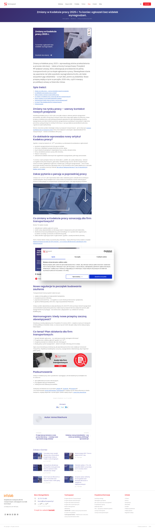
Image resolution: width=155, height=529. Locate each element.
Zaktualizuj (67, 508)
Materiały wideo (98, 506)
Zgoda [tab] (53, 257)
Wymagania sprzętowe (100, 500)
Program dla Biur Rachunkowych (72, 500)
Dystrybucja (128, 502)
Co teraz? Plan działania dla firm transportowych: (48, 102)
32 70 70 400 (42, 498)
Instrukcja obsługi (99, 498)
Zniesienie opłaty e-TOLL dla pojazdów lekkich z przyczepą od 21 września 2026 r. (83, 467)
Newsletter (127, 504)
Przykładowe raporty (100, 504)
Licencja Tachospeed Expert (101, 512)
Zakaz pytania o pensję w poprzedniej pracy (47, 94)
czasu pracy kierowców (79, 392)
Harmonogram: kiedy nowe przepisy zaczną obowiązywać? (51, 100)
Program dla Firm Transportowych (72, 498)
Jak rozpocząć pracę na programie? (103, 502)
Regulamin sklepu (129, 512)
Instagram (73, 388)
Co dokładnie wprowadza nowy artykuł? (46, 93)
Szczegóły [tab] (77, 257)
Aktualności (60, 398)
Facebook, (66, 388)
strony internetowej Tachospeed (54, 390)
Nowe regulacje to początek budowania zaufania (48, 98)
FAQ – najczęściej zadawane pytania (103, 508)
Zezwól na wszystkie (100, 276)
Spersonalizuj (76, 276)
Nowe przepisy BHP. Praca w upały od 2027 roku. (83, 454)
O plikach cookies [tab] (102, 257)
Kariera (126, 500)
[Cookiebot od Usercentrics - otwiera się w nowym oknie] (105, 251)
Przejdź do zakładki (44, 510)
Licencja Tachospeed (100, 510)
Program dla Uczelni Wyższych (71, 504)
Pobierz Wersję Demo (69, 506)
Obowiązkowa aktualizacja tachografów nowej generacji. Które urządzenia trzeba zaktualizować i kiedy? (52, 467)
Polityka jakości (128, 510)
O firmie (127, 498)
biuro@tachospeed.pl (45, 501)
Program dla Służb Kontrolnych (71, 502)
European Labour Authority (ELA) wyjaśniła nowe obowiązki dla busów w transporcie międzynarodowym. (82, 480)
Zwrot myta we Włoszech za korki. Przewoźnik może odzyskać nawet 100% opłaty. (52, 478)
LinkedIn (58, 388)
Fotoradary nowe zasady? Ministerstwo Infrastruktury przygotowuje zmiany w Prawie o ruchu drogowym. (51, 456)
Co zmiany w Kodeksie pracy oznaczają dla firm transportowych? (53, 96)
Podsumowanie (39, 104)
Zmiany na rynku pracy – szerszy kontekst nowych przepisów (52, 91)
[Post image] (37, 456)
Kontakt (127, 506)
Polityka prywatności (130, 508)
